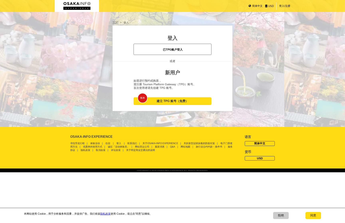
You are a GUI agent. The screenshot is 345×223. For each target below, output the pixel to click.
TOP (115, 22)
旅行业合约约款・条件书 (209, 146)
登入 (118, 143)
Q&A (172, 146)
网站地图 (185, 146)
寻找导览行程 (77, 143)
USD (271, 6)
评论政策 (116, 150)
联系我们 (132, 143)
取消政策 (100, 150)
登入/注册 (284, 5)
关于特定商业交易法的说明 (140, 150)
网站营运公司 (142, 146)
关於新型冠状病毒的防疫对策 (199, 143)
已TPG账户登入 (173, 49)
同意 (313, 215)
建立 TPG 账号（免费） (172, 101)
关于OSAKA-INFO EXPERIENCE (160, 143)
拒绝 (281, 215)
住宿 (107, 143)
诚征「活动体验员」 (118, 146)
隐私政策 (85, 150)
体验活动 (95, 143)
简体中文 (257, 5)
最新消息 (160, 146)
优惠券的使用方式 (92, 146)
